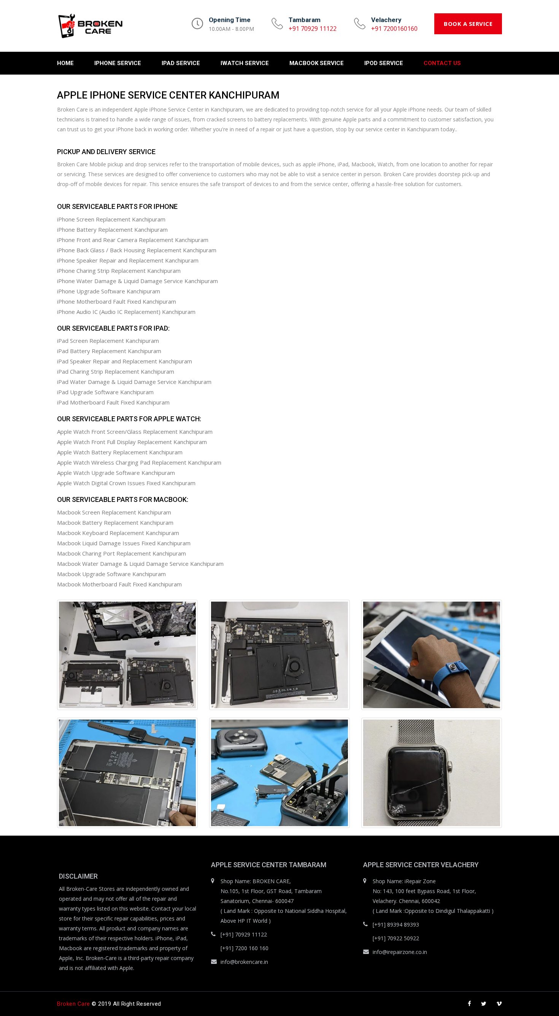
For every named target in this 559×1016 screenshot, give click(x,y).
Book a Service (468, 23)
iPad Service (181, 63)
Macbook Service (316, 63)
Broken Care (73, 1003)
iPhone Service (117, 63)
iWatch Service (245, 63)
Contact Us (442, 63)
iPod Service (383, 63)
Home (65, 63)
